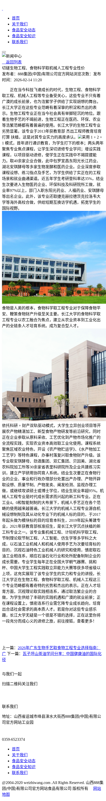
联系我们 (20, 42)
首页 (16, 18)
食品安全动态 (23, 30)
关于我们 (20, 24)
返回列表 (12, 62)
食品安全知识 (23, 36)
